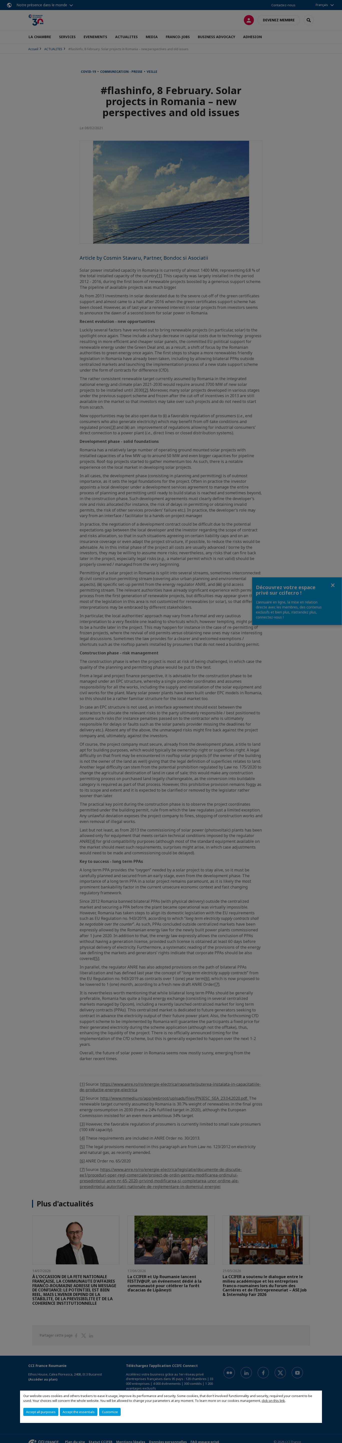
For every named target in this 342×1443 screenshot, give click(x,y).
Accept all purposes (41, 1412)
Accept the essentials (79, 1412)
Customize (110, 1412)
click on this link (273, 1400)
